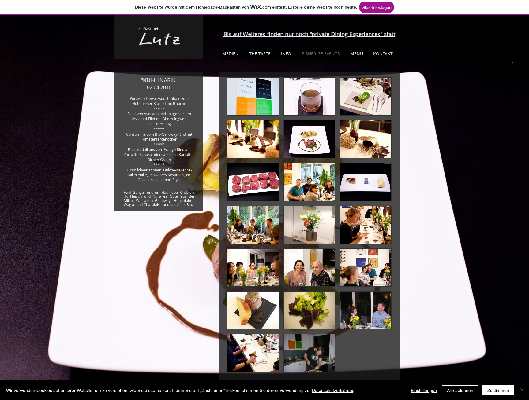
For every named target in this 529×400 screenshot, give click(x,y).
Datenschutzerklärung (333, 390)
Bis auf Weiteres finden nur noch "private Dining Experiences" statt (309, 34)
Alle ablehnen (460, 390)
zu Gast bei (148, 28)
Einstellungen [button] (424, 390)
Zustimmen (498, 390)
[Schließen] (521, 390)
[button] (253, 96)
